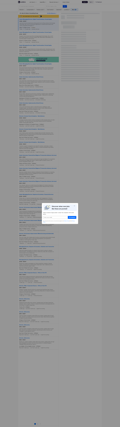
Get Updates (72, 217)
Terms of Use (66, 220)
